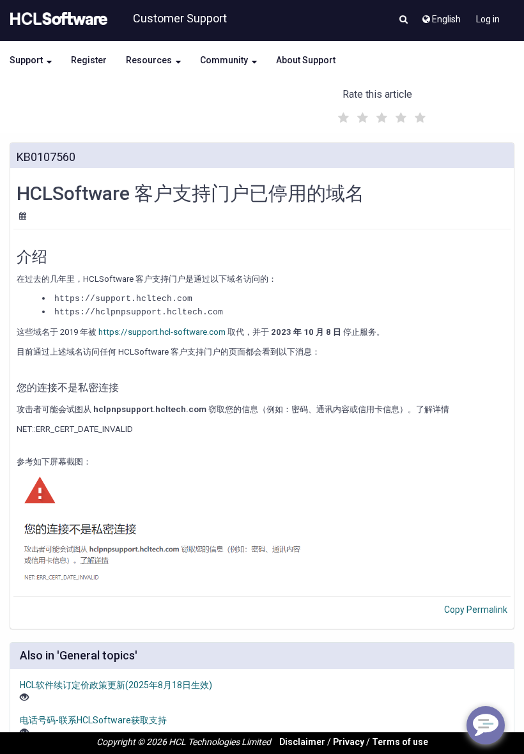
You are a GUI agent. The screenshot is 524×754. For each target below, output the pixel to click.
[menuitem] (440, 16)
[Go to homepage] (56, 19)
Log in (488, 19)
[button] (403, 20)
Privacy (348, 742)
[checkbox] (342, 114)
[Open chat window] (485, 725)
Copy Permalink (475, 609)
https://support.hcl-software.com (162, 332)
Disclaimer (302, 742)
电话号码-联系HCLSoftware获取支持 (93, 720)
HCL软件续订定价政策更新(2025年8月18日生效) (116, 685)
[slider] (380, 116)
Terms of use (400, 742)
